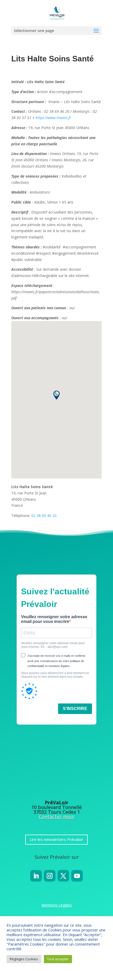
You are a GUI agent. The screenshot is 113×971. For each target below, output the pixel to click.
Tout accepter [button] (58, 959)
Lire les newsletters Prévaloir (56, 839)
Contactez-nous (56, 816)
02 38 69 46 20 (43, 515)
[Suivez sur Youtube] (77, 876)
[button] (56, 395)
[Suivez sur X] (63, 876)
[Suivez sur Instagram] (49, 876)
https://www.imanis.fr (53, 117)
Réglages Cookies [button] (24, 959)
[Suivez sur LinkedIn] (36, 876)
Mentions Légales (57, 905)
